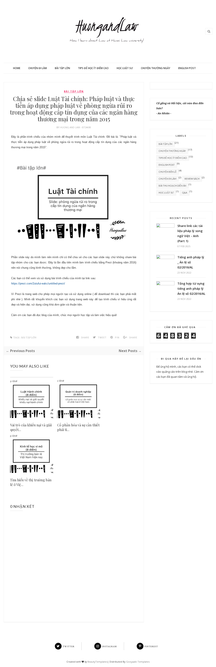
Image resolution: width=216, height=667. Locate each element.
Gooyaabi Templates (138, 661)
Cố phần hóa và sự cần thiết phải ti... (78, 427)
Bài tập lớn (62, 68)
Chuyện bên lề (168, 171)
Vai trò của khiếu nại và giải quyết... (31, 427)
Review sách (192, 178)
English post (187, 68)
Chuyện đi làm (37, 68)
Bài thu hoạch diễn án (172, 185)
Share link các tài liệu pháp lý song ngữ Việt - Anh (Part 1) (190, 233)
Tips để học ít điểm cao (93, 68)
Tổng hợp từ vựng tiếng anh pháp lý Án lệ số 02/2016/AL (191, 288)
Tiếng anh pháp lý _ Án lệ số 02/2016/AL (190, 262)
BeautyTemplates (97, 661)
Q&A (184, 192)
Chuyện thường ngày (155, 68)
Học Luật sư (125, 68)
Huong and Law (70, 127)
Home (16, 68)
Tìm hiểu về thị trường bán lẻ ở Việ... (30, 482)
